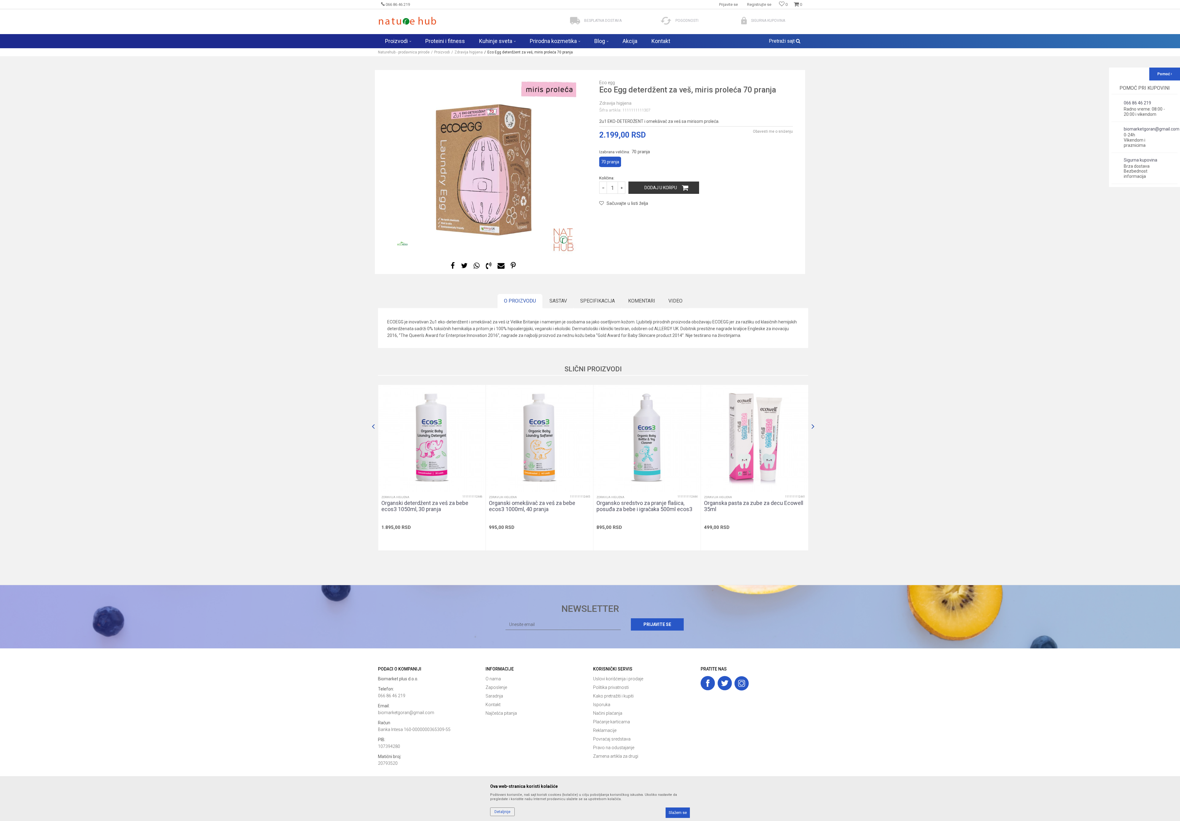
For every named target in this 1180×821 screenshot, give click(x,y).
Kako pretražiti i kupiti (613, 696)
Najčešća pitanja (501, 713)
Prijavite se (657, 624)
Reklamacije (604, 730)
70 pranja (610, 161)
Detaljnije (502, 812)
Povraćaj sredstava (612, 739)
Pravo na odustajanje (613, 747)
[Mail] (501, 266)
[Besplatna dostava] (575, 21)
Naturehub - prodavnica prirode (404, 52)
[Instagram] (741, 683)
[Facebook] (453, 266)
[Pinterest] (513, 266)
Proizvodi (442, 52)
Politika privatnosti (611, 687)
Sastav (558, 301)
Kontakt (493, 704)
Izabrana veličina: (624, 151)
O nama (493, 678)
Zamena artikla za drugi (615, 756)
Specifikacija (597, 301)
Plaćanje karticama (611, 721)
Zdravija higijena (468, 52)
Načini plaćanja (607, 713)
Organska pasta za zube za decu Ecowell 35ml (753, 506)
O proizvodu (520, 301)
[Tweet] (464, 266)
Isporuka (601, 704)
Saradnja (494, 696)
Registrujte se (759, 4)
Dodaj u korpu (660, 187)
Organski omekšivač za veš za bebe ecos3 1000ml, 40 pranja (532, 506)
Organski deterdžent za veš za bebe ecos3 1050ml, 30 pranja (424, 506)
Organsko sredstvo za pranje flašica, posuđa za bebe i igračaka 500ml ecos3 (644, 506)
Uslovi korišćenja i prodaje (618, 678)
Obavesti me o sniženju (773, 131)
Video (675, 301)
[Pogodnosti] (666, 21)
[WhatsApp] (477, 266)
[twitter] (725, 683)
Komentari (641, 301)
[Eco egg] (402, 243)
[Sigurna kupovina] (744, 21)
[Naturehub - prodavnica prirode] (407, 21)
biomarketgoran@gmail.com (406, 712)
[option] (484, 162)
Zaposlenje (496, 687)
